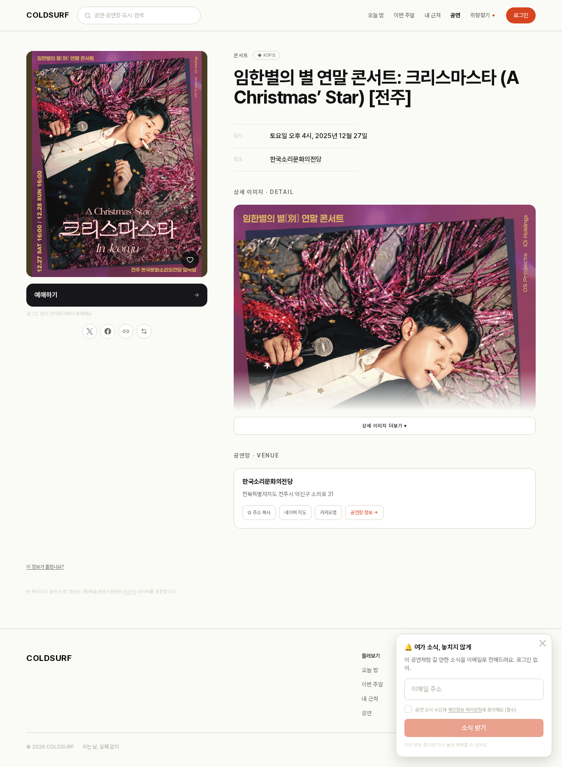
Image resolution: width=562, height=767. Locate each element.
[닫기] (542, 643)
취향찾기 (480, 15)
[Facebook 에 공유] (107, 331)
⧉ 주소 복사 (259, 512)
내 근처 (433, 15)
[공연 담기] (190, 260)
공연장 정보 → (364, 512)
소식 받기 (474, 728)
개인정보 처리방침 (465, 710)
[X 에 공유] (89, 331)
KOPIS (129, 591)
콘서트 (241, 55)
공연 (455, 15)
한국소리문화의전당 (296, 159)
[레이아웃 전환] (144, 331)
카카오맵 (328, 512)
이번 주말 (404, 15)
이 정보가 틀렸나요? (45, 567)
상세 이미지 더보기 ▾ (384, 426)
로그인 (520, 15)
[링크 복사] (125, 331)
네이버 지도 (295, 512)
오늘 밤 (376, 15)
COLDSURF (47, 15)
